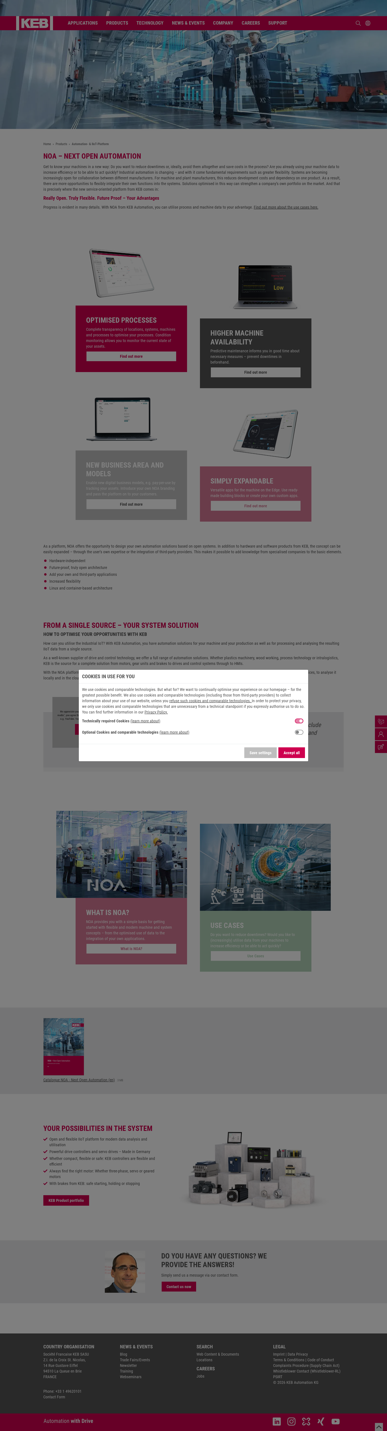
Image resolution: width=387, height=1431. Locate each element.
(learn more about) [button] (145, 721)
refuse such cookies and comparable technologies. (210, 700)
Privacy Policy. (156, 712)
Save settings (261, 752)
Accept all (292, 752)
